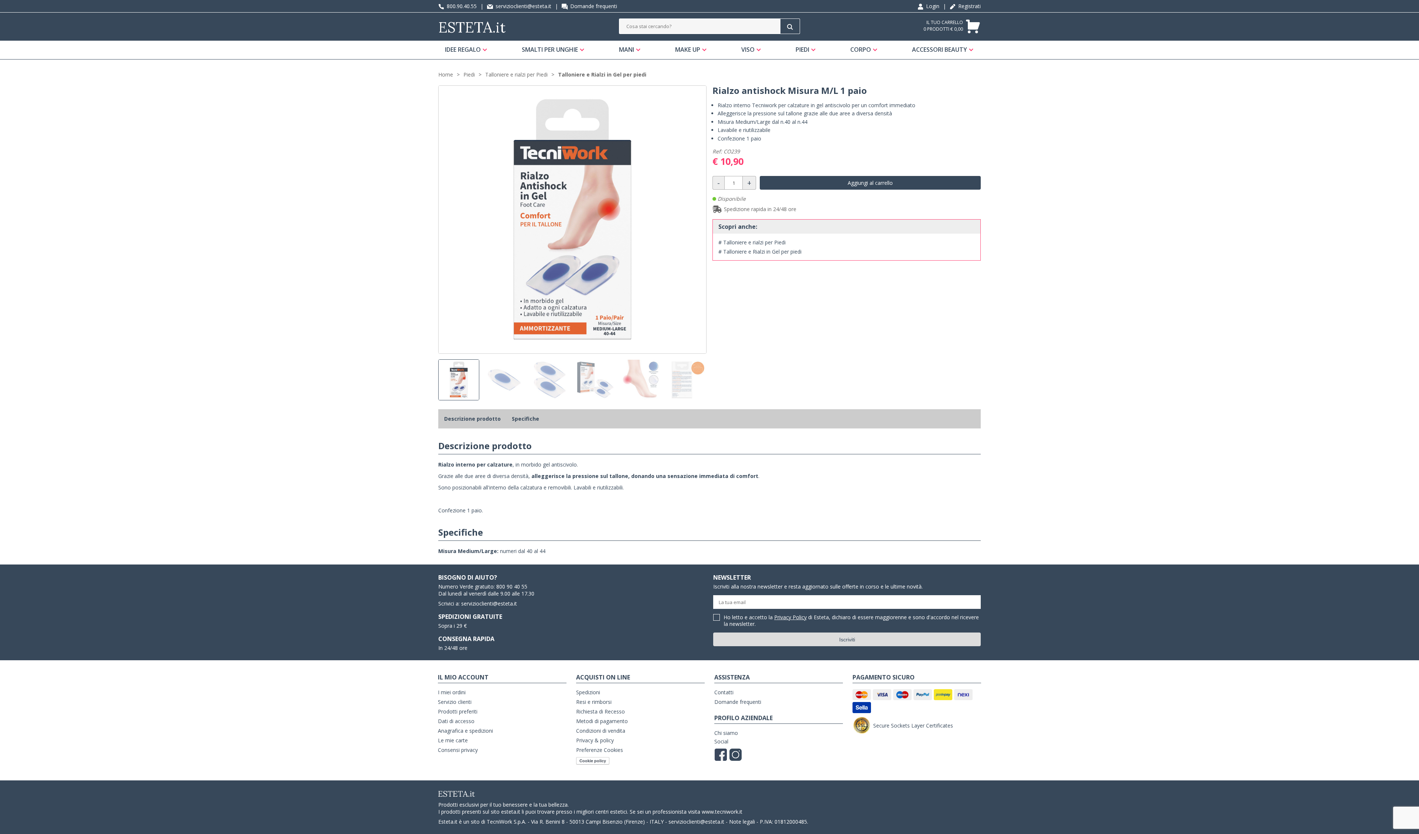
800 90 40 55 (511, 586)
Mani (626, 49)
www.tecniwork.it (722, 811)
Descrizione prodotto (472, 418)
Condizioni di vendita (600, 730)
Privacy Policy (790, 617)
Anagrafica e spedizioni (465, 730)
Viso (748, 49)
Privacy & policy (595, 740)
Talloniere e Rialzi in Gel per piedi (602, 74)
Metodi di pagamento (602, 721)
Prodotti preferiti (457, 711)
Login (932, 6)
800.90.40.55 (461, 6)
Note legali (742, 821)
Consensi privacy (458, 749)
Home (445, 74)
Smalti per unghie (550, 49)
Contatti (724, 692)
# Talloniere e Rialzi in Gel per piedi (760, 251)
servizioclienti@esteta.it (522, 6)
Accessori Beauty (939, 49)
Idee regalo (463, 49)
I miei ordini (452, 692)
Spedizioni (588, 692)
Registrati (969, 6)
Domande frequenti (593, 6)
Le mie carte (453, 740)
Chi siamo (726, 732)
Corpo (860, 49)
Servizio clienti (455, 701)
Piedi (802, 49)
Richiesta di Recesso (600, 711)
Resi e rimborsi (594, 701)
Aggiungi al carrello (870, 182)
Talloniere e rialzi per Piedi (516, 74)
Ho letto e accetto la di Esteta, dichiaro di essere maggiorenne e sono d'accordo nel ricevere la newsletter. (851, 620)
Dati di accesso (456, 721)
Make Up (687, 49)
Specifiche (525, 418)
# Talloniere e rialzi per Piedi (752, 242)
